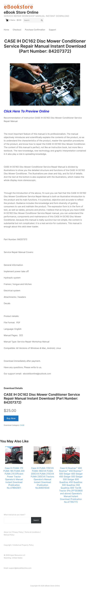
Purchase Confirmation (35, 29)
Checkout (17, 29)
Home (6, 29)
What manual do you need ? (14, 515)
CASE (22, 425)
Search (36, 520)
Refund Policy (9, 535)
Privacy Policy (17, 532)
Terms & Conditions (32, 532)
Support (52, 29)
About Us (7, 532)
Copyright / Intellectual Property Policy (19, 545)
